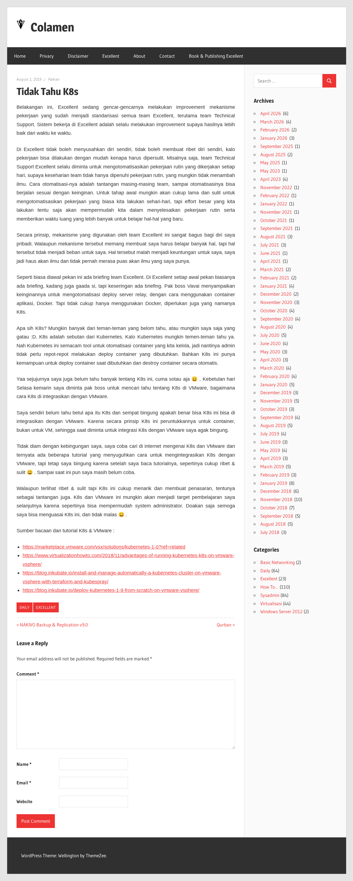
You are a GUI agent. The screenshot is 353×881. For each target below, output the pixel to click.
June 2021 (270, 253)
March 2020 (272, 368)
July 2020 (269, 335)
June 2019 (270, 442)
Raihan (54, 79)
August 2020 (273, 327)
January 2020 (273, 384)
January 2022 (273, 204)
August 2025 (272, 154)
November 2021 (276, 212)
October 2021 (273, 220)
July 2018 (269, 532)
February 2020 (275, 376)
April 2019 (270, 458)
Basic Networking (277, 562)
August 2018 (273, 524)
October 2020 (273, 310)
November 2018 (276, 499)
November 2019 (276, 401)
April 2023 (270, 179)
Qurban (224, 625)
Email (24, 782)
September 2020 (276, 319)
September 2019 (276, 417)
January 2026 (273, 138)
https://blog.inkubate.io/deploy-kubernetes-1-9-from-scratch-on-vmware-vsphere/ (111, 590)
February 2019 (274, 475)
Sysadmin (269, 595)
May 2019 (270, 450)
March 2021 (272, 269)
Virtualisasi (271, 603)
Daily (25, 607)
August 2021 (272, 236)
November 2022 (276, 187)
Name (24, 764)
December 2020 (276, 294)
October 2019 (273, 409)
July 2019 (269, 433)
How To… (269, 587)
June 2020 (270, 343)
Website (24, 801)
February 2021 (274, 278)
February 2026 (275, 130)
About (139, 56)
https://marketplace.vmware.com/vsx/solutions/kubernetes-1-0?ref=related (104, 547)
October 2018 (273, 507)
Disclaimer (78, 56)
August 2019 (272, 425)
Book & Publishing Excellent (216, 56)
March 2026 (272, 122)
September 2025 (276, 146)
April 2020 (270, 360)
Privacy (47, 56)
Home (20, 56)
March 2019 (272, 466)
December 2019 (275, 392)
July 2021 (269, 245)
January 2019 (273, 483)
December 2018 (276, 491)
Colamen (52, 27)
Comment (28, 674)
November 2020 (276, 302)
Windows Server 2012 (281, 611)
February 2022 (274, 195)
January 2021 (273, 286)
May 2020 (270, 351)
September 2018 (276, 516)
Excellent (110, 56)
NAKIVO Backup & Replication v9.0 (54, 625)
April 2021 (270, 261)
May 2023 (270, 171)
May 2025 (270, 162)
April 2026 (270, 113)
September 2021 (276, 228)
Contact (167, 56)
